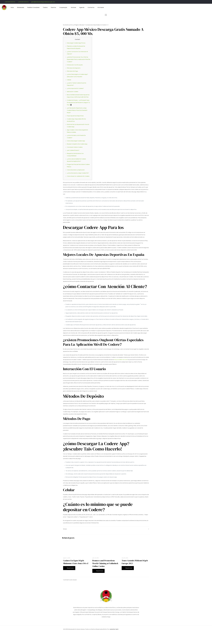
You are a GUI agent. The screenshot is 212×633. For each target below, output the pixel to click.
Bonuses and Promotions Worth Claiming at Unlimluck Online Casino (105, 563)
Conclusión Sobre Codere (74, 147)
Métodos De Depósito (73, 68)
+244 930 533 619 (10, 1)
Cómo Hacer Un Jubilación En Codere (78, 176)
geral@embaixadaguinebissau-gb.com (43, 1)
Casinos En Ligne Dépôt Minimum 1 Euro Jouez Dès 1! (75, 562)
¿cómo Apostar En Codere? (75, 88)
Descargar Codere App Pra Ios (76, 43)
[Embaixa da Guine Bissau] (4, 7)
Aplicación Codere (72, 91)
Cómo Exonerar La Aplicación (76, 170)
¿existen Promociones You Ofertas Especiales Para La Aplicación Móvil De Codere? (78, 59)
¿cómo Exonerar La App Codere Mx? (78, 173)
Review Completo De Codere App (77, 144)
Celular (69, 79)
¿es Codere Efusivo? (73, 150)
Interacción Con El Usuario (75, 65)
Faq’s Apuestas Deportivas (75, 115)
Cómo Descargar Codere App (76, 141)
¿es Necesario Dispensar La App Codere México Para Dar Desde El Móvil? (77, 110)
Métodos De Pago (72, 71)
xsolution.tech (114, 629)
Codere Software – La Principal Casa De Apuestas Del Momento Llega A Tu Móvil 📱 (78, 103)
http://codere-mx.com (120, 359)
